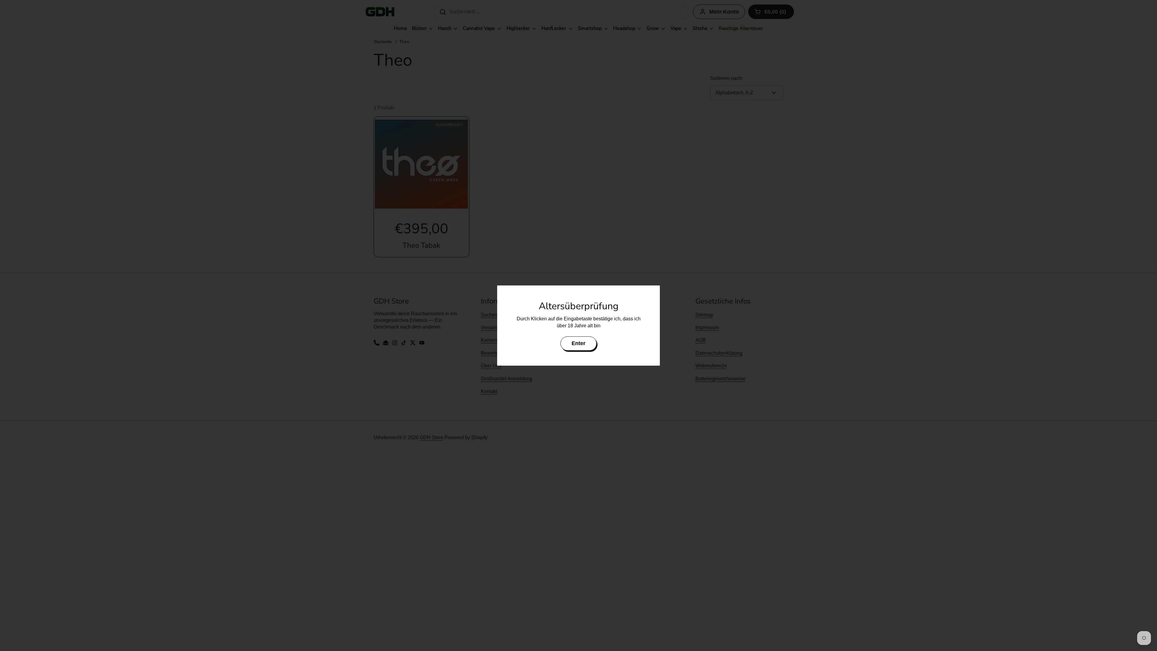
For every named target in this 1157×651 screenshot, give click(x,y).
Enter (578, 343)
